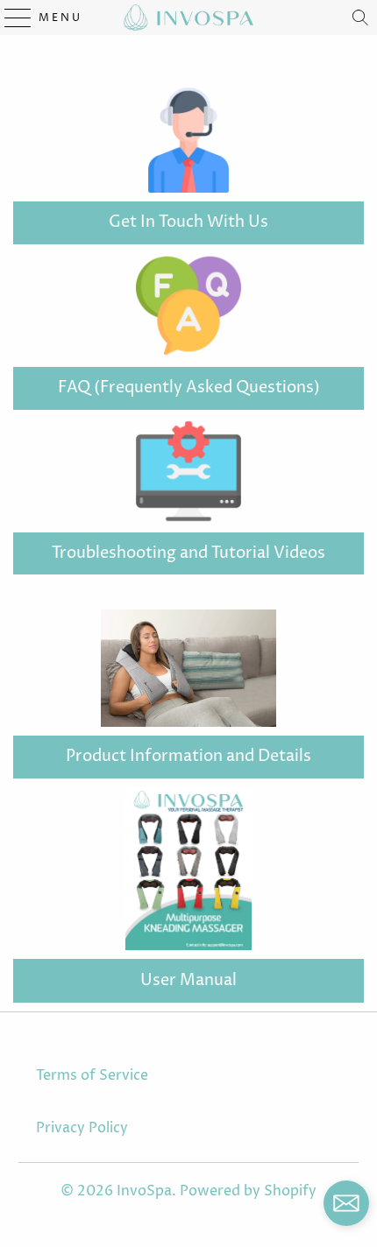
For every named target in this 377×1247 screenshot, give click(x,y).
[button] (346, 1207)
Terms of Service (92, 1075)
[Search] (360, 17)
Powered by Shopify (248, 1191)
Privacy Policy (82, 1128)
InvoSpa (144, 1191)
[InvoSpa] (189, 17)
